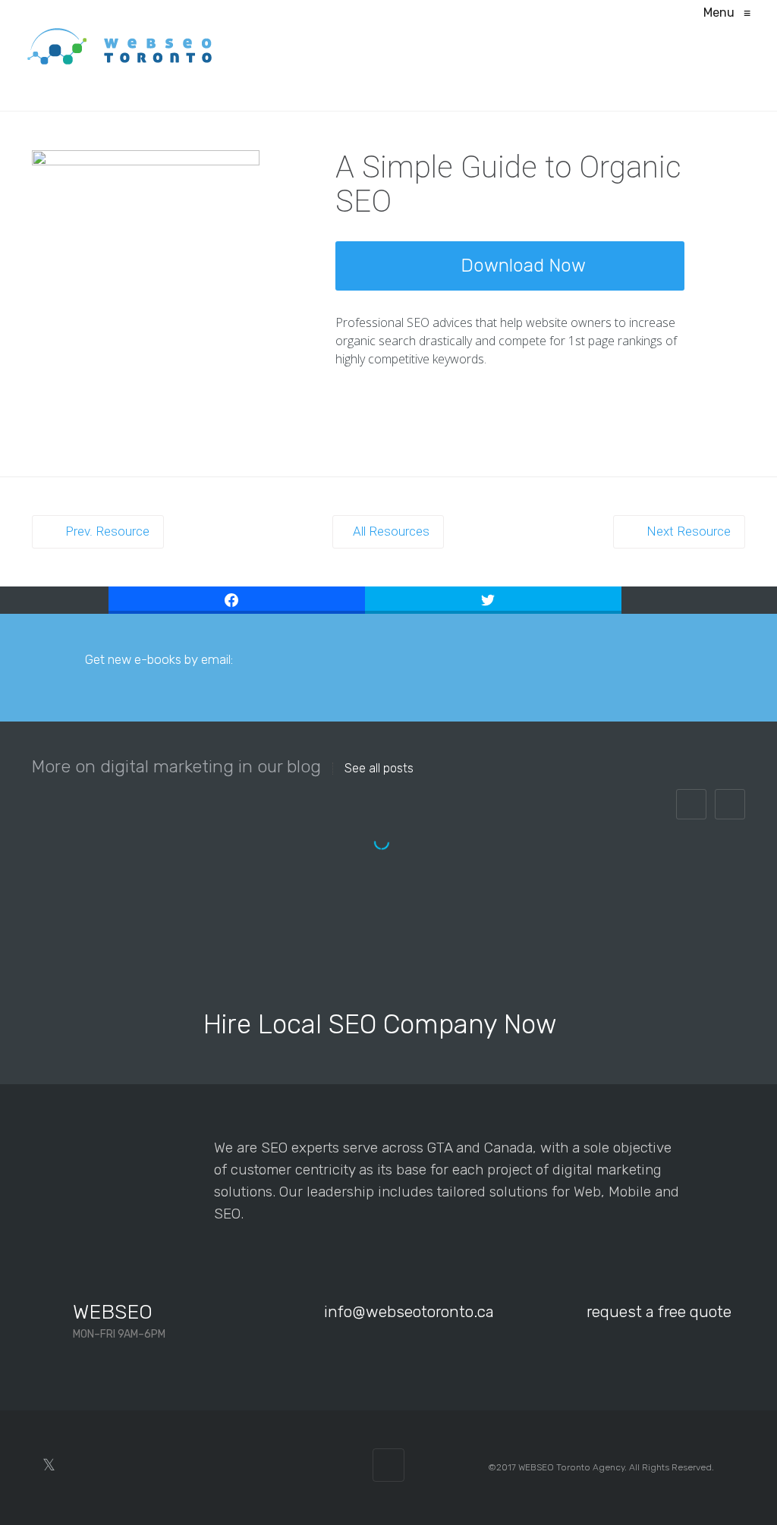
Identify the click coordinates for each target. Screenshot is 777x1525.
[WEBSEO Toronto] (120, 45)
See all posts (379, 768)
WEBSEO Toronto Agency (571, 1467)
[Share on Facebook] (237, 600)
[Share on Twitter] (493, 600)
